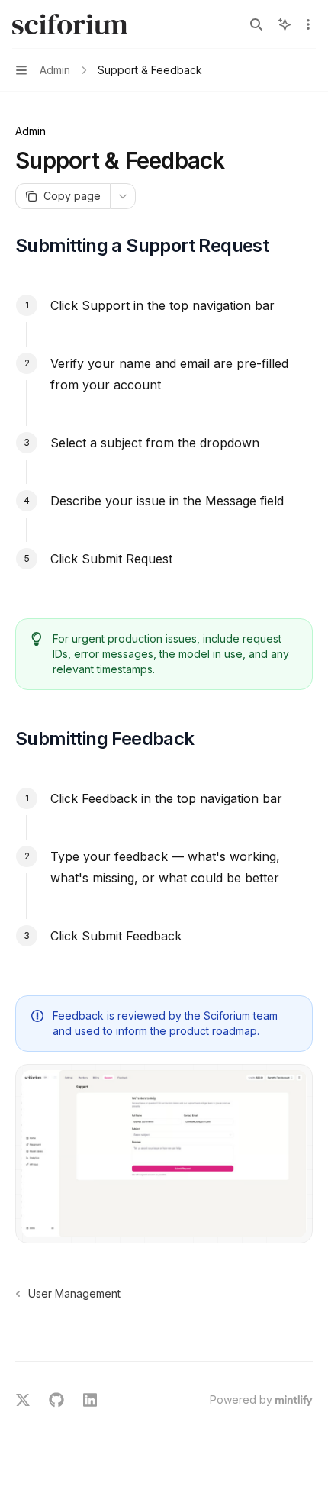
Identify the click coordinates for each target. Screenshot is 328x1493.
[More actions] (308, 24)
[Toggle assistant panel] (284, 24)
